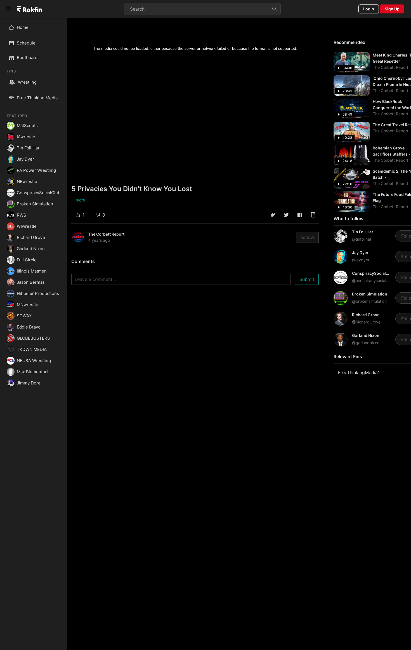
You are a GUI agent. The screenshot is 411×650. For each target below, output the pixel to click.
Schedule (26, 43)
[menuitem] (36, 27)
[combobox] (202, 9)
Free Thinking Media (37, 97)
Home (23, 27)
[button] (272, 214)
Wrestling (27, 82)
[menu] (33, 35)
